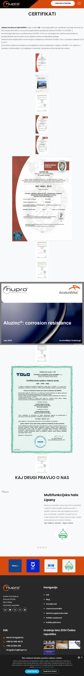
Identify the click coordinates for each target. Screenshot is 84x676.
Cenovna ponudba (54, 614)
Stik (47, 600)
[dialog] (42, 665)
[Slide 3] (43, 553)
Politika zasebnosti (54, 623)
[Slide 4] (45, 553)
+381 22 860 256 (13, 651)
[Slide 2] (40, 553)
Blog (48, 605)
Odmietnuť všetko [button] (50, 671)
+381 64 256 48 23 (14, 647)
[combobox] (79, 657)
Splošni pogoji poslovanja (57, 619)
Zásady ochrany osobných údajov (44, 667)
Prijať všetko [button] (32, 671)
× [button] (81, 657)
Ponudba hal (51, 610)
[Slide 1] (38, 553)
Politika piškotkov (53, 628)
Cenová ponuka (61, 3)
